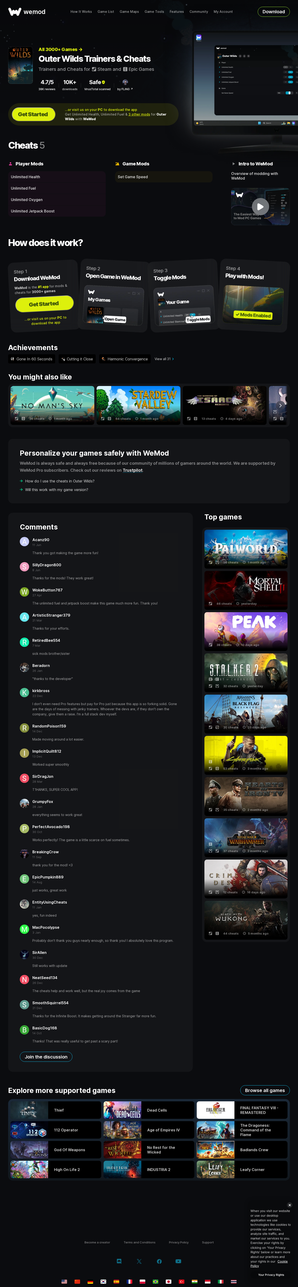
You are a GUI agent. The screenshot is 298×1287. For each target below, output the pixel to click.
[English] (64, 1282)
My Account (223, 12)
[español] (116, 1282)
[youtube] (178, 1261)
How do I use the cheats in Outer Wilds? (60, 481)
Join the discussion (46, 1057)
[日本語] (168, 1282)
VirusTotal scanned (97, 89)
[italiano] (221, 1282)
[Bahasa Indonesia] (207, 1282)
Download (274, 11)
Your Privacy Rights (271, 1275)
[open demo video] (260, 206)
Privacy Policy (179, 1242)
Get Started (33, 114)
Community (199, 12)
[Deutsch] (90, 1282)
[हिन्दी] (194, 1282)
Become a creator (97, 1242)
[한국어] (103, 1282)
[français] (129, 1282)
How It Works (81, 12)
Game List (106, 12)
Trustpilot (132, 470)
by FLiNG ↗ (125, 89)
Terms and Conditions (140, 1242)
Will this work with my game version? (56, 489)
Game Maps (129, 12)
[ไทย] (234, 1282)
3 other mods (139, 114)
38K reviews (46, 89)
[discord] (119, 1262)
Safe (95, 82)
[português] (155, 1282)
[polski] (142, 1282)
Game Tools (154, 12)
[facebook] (159, 1262)
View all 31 (163, 359)
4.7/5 (47, 82)
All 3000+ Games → (60, 49)
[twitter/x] (139, 1262)
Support (208, 1242)
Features (177, 12)
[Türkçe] (181, 1282)
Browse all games (265, 1090)
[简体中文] (77, 1282)
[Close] (289, 1205)
